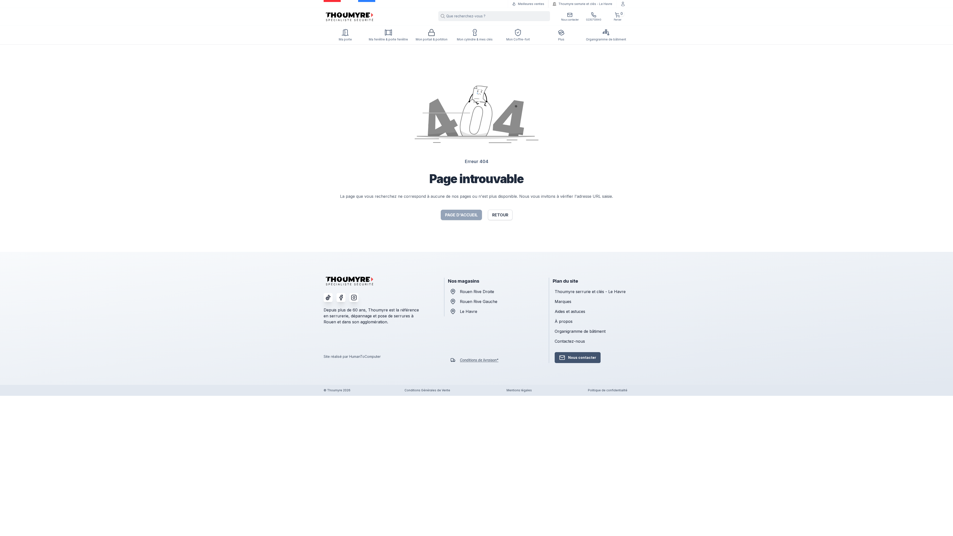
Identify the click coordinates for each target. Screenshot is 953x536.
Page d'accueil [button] (461, 214)
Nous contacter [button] (582, 357)
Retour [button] (500, 214)
